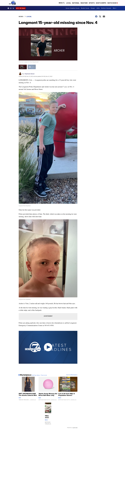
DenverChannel (14, 8)
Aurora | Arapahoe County (72, 8)
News (21, 16)
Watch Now (112, 3)
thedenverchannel (11, 8)
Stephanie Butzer (29, 74)
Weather (84, 3)
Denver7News (9, 8)
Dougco (93, 8)
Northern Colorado (106, 8)
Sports (92, 3)
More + (115, 8)
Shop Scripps (101, 3)
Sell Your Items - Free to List (39, 375)
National (75, 3)
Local (68, 3)
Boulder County (85, 8)
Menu (61, 3)
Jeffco (98, 8)
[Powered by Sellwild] (74, 427)
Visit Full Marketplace (71, 374)
